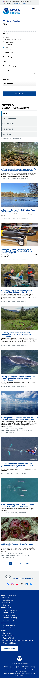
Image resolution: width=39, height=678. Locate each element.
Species (6, 70)
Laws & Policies (8, 600)
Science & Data (8, 628)
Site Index (6, 605)
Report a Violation (9, 638)
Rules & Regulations (10, 610)
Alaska (7, 37)
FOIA (18, 667)
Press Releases (9, 118)
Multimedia (7, 128)
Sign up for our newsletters (23, 578)
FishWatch (6, 603)
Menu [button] (35, 9)
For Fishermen (6, 608)
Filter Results (19, 94)
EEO (14, 667)
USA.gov (31, 669)
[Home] (10, 11)
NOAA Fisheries (19, 675)
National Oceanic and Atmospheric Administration (19, 673)
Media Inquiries (8, 635)
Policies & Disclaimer (11, 669)
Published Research (10, 625)
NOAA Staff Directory (10, 643)
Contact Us (5, 630)
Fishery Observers (9, 620)
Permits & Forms (8, 613)
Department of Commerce (19, 671)
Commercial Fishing (9, 615)
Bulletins (6, 134)
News (5, 113)
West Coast (9, 47)
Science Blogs (8, 123)
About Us (4, 102)
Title (5, 24)
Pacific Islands (9, 42)
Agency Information (8, 595)
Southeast (8, 45)
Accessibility (7, 667)
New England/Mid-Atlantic (14, 40)
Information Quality (28, 667)
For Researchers (7, 623)
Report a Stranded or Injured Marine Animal (18, 640)
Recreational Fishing (10, 618)
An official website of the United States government (17, 3)
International (9, 52)
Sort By (5, 80)
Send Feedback (9, 649)
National (8, 50)
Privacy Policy (23, 669)
